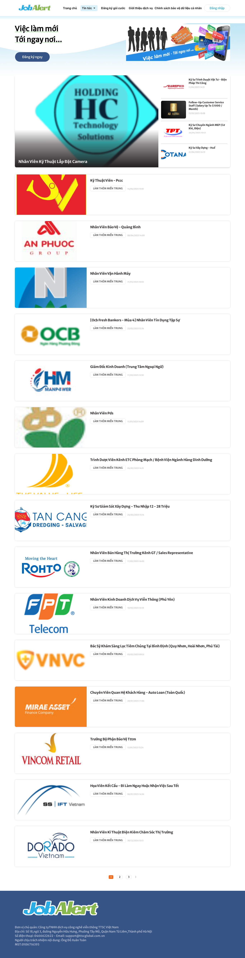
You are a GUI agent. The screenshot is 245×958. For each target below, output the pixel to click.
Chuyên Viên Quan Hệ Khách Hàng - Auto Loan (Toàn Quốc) (137, 692)
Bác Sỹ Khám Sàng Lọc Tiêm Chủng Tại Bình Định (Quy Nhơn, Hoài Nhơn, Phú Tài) (155, 646)
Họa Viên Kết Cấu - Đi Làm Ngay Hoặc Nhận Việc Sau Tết (134, 786)
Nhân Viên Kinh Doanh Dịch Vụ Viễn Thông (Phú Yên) (132, 599)
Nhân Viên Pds (101, 413)
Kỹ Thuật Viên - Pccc (106, 180)
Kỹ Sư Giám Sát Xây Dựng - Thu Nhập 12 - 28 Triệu (130, 506)
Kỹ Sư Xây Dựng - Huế (202, 147)
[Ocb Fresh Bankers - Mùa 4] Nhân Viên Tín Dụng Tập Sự (135, 320)
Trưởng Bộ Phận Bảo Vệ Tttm (113, 739)
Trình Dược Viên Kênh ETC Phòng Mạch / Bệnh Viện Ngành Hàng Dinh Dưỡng (151, 460)
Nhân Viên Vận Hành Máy (110, 273)
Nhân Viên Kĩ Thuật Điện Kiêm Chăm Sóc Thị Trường (131, 832)
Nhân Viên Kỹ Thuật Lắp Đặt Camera (52, 161)
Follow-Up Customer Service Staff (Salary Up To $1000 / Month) (206, 106)
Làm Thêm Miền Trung (108, 188)
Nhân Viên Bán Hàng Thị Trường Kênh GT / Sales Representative (141, 553)
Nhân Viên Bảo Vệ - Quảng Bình (115, 227)
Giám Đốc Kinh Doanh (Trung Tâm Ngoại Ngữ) (127, 367)
